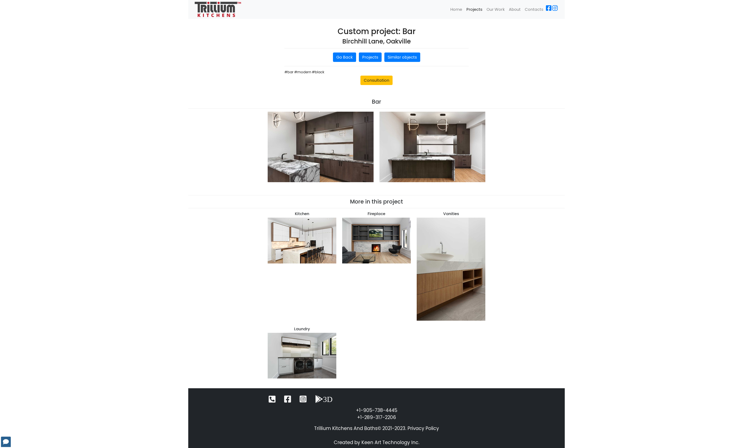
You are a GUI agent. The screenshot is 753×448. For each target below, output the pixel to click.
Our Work (496, 9)
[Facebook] (548, 9)
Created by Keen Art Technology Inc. (376, 442)
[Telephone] (272, 401)
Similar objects (402, 57)
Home (456, 9)
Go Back (344, 57)
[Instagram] (555, 9)
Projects (474, 9)
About (515, 9)
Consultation (376, 80)
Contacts (534, 9)
